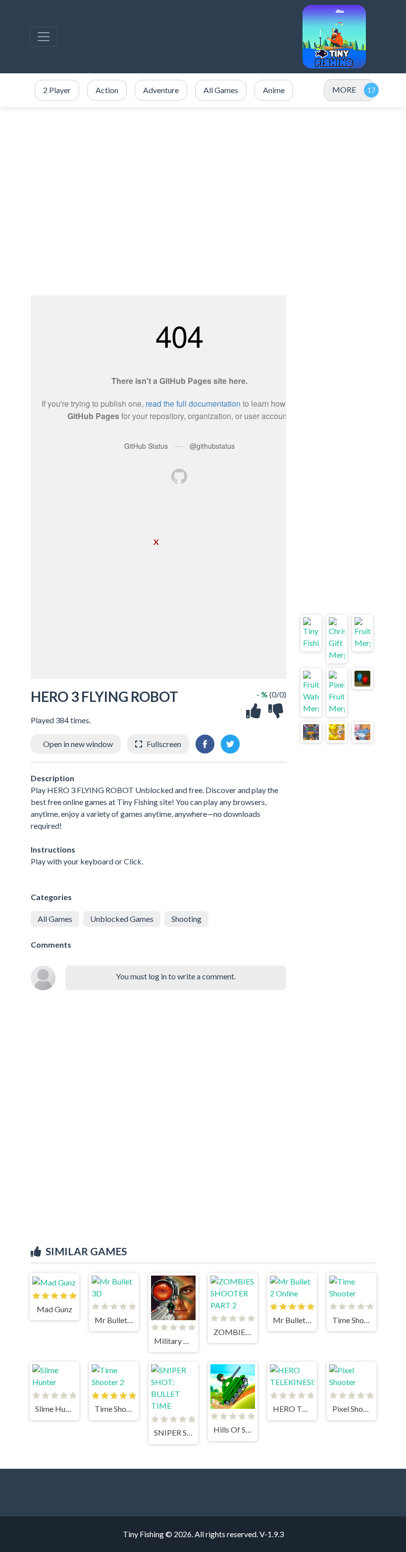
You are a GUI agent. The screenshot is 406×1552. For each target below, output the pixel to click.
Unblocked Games (121, 918)
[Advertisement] (203, 201)
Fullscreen (164, 744)
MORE (344, 89)
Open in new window (78, 744)
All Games (55, 918)
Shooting (186, 918)
